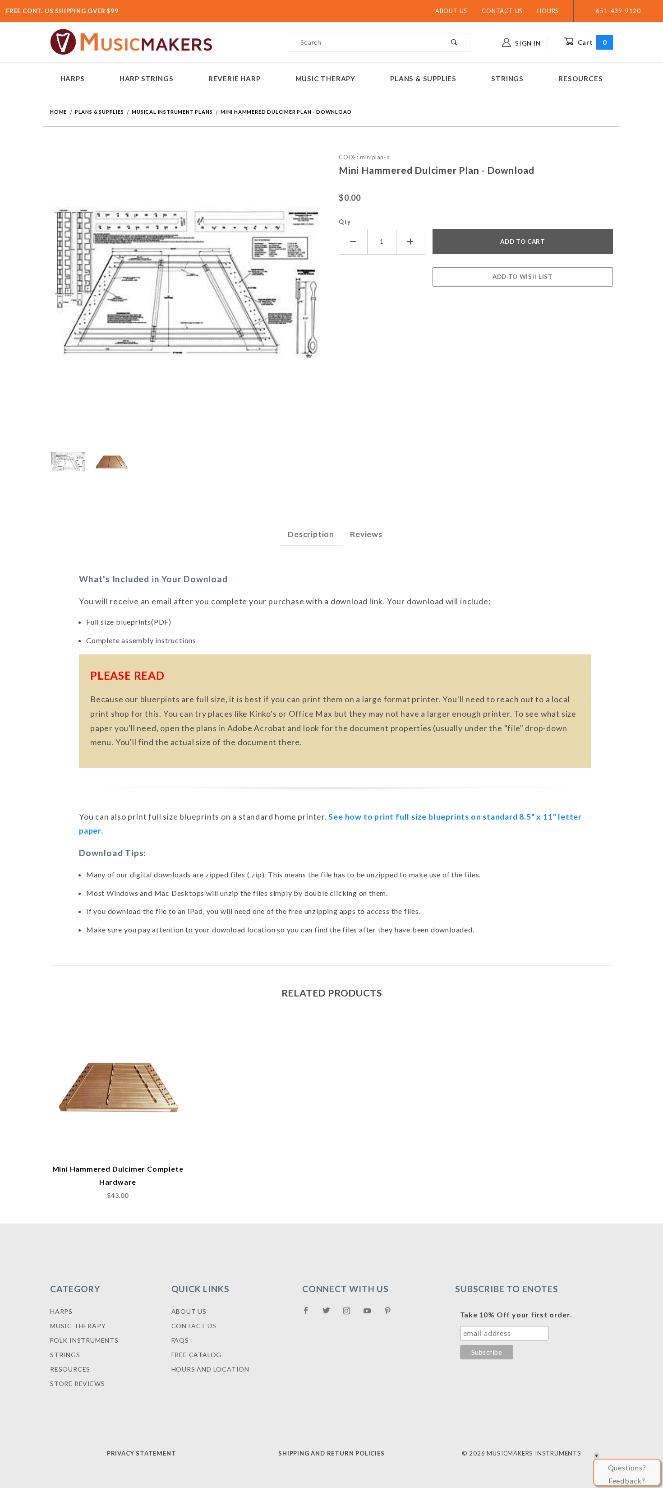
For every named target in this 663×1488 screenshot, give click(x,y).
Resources (580, 78)
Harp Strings (147, 78)
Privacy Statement (141, 1453)
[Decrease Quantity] (353, 242)
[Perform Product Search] (454, 42)
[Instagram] (350, 1314)
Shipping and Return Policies (331, 1453)
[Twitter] (330, 1314)
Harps (72, 78)
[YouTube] (371, 1314)
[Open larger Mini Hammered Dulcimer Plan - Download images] (187, 291)
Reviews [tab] (366, 534)
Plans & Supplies (423, 78)
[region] (187, 462)
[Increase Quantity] (410, 242)
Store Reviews (77, 1383)
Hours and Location (210, 1369)
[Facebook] (309, 1314)
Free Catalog (196, 1354)
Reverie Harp (234, 78)
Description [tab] (311, 534)
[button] (68, 462)
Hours (548, 10)
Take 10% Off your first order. (516, 1314)
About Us (451, 10)
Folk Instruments (84, 1340)
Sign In (527, 43)
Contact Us (502, 10)
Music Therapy (325, 78)
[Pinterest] (391, 1314)
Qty (344, 221)
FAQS (180, 1340)
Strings (507, 78)
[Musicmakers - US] (131, 41)
